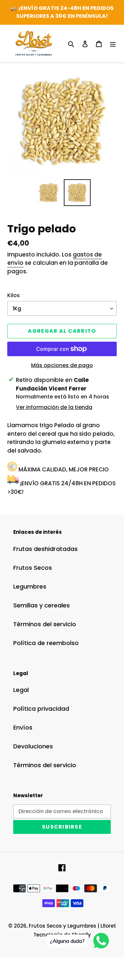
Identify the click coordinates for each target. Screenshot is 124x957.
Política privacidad (41, 708)
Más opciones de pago (62, 365)
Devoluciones (33, 746)
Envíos (22, 727)
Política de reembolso (46, 643)
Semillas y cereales (41, 605)
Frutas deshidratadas (45, 549)
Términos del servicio (44, 624)
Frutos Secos (32, 568)
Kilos (13, 295)
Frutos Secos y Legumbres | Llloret (72, 925)
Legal (21, 690)
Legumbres (29, 586)
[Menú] (113, 43)
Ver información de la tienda (54, 407)
